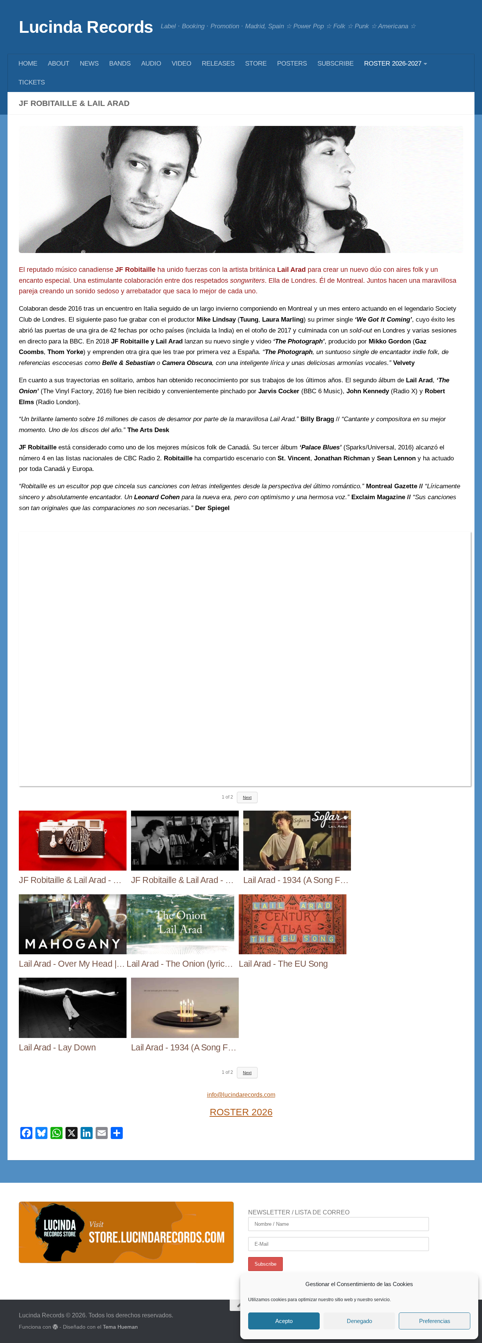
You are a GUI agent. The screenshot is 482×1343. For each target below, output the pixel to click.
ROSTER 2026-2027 (392, 63)
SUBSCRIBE (335, 63)
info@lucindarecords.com (241, 1095)
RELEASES (218, 63)
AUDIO (151, 63)
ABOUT (58, 63)
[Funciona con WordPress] (55, 1326)
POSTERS (292, 63)
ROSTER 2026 (241, 1112)
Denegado (359, 1321)
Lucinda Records (86, 27)
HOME (27, 63)
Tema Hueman (120, 1327)
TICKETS (31, 82)
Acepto (284, 1321)
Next (247, 797)
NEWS (89, 63)
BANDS (120, 63)
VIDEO (181, 63)
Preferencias (434, 1321)
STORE (256, 63)
